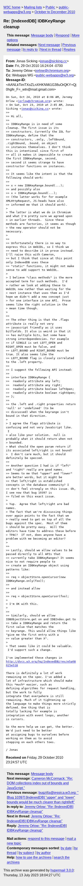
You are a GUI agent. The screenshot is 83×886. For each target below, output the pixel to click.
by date (66, 848)
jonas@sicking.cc (53, 61)
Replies (69, 49)
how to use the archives (34, 857)
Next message (49, 45)
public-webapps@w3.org (55, 75)
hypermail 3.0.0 (62, 870)
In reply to (30, 49)
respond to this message (46, 838)
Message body (42, 35)
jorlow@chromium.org (52, 70)
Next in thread (50, 49)
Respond (62, 35)
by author (44, 853)
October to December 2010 (54, 12)
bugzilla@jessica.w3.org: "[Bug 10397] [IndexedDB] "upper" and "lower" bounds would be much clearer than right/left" (43, 797)
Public (50, 7)
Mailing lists (33, 7)
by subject (26, 853)
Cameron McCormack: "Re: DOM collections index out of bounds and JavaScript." (40, 783)
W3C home (11, 7)
